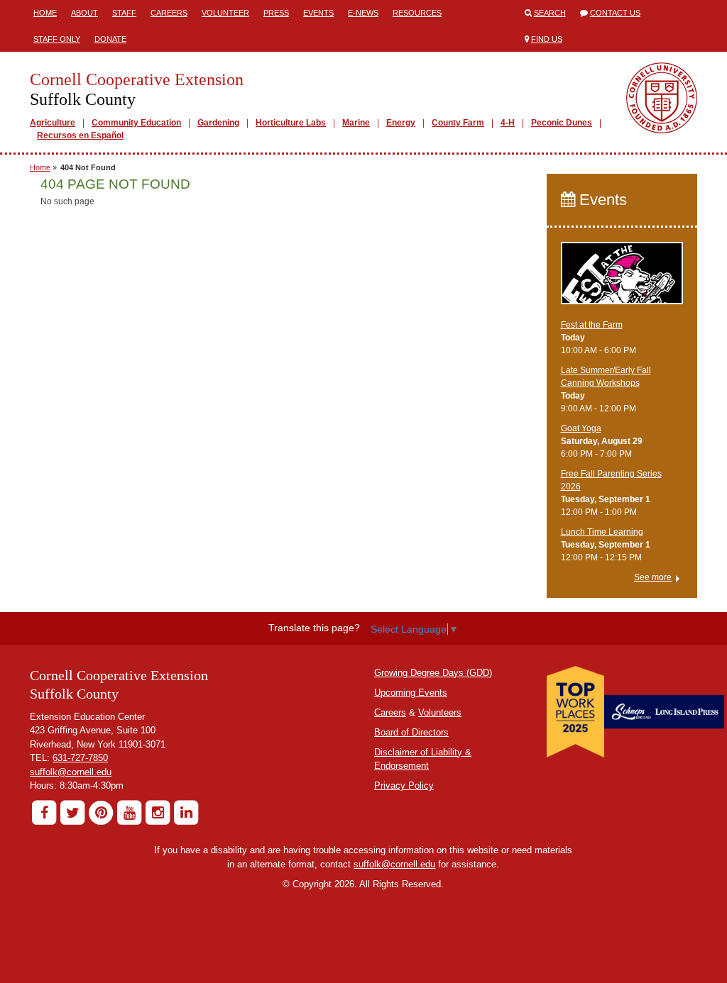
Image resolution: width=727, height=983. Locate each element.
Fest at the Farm (592, 325)
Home (45, 13)
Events (318, 13)
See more (653, 577)
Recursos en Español (80, 135)
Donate (110, 39)
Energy (400, 123)
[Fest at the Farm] (622, 279)
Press (276, 13)
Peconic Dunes (561, 123)
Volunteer (225, 13)
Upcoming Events (410, 692)
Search (550, 13)
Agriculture (52, 123)
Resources (417, 13)
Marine (356, 123)
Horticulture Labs (291, 123)
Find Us (546, 39)
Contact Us (615, 13)
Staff (124, 13)
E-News (363, 13)
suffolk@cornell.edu (70, 772)
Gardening (218, 123)
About (84, 13)
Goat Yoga (581, 428)
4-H (508, 123)
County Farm (458, 123)
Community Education (136, 123)
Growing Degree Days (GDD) (433, 672)
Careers (169, 13)
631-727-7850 (80, 757)
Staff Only (56, 39)
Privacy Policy (404, 785)
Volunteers (439, 712)
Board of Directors (411, 732)
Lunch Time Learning (602, 532)
